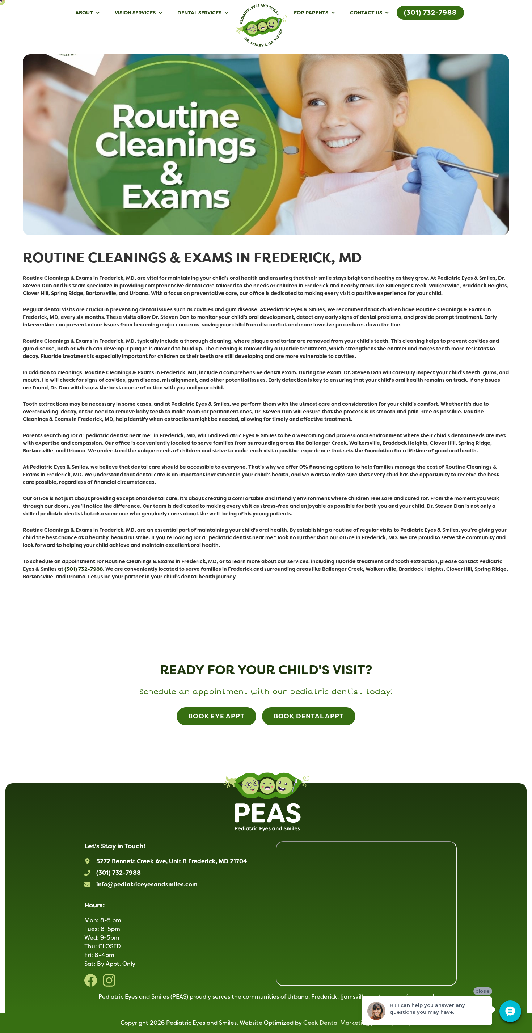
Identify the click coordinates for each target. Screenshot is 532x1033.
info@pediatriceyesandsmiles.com (147, 884)
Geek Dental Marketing (336, 1022)
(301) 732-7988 (430, 12)
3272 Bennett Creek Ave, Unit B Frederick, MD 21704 (171, 861)
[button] (87, 12)
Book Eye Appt (216, 716)
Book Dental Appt (309, 716)
